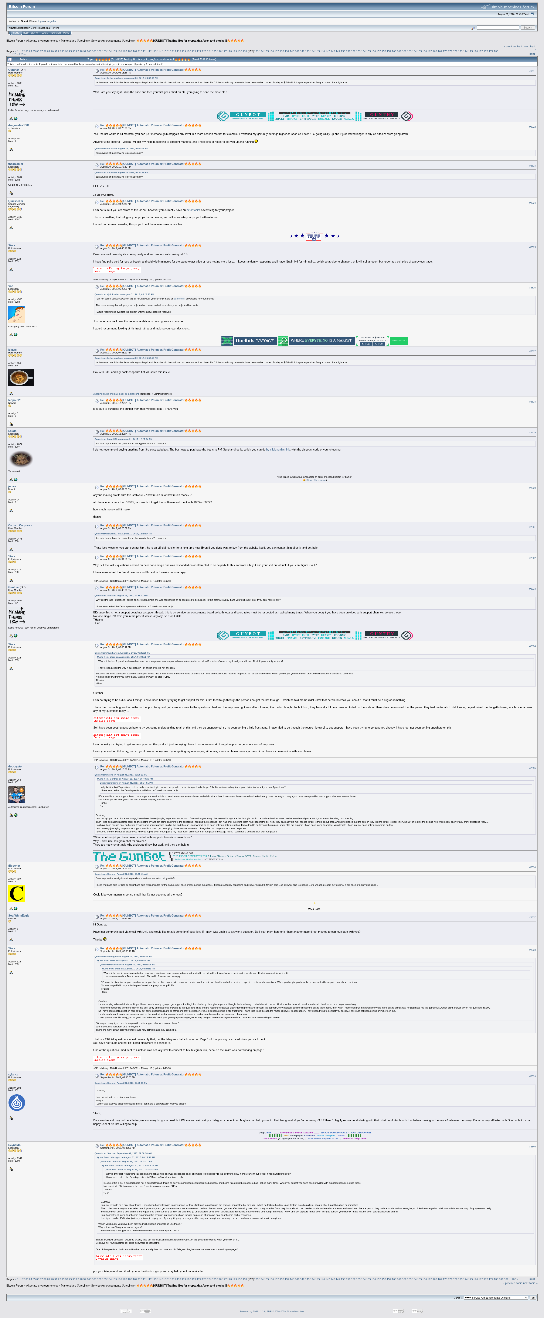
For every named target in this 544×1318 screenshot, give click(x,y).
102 (99, 51)
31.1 (47, 28)
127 (224, 51)
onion (323, 480)
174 (465, 51)
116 (169, 51)
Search (35, 33)
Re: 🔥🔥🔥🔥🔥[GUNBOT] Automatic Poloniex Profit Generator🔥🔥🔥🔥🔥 (150, 69)
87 (41, 51)
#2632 (532, 558)
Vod (10, 286)
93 (63, 51)
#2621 (532, 71)
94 (66, 51)
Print (532, 53)
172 (455, 51)
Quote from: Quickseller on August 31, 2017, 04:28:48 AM (124, 294)
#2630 (532, 488)
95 (70, 51)
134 (261, 51)
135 (266, 51)
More (66, 33)
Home (16, 33)
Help (25, 33)
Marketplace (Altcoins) (75, 40)
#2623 (532, 165)
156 (373, 51)
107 (125, 51)
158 (384, 51)
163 (409, 51)
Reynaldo (14, 1145)
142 (302, 51)
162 (404, 51)
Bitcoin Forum (15, 40)
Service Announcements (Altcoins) (112, 40)
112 (149, 51)
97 (77, 51)
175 (470, 51)
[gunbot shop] (15, 814)
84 (30, 51)
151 (348, 51)
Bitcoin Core (312, 480)
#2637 (532, 917)
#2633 (532, 589)
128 (229, 51)
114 (159, 51)
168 (435, 51)
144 (312, 51)
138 (282, 51)
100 (89, 51)
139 (287, 51)
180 (496, 51)
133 (256, 51)
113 (154, 51)
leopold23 (14, 400)
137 (277, 51)
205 (21, 54)
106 (120, 51)
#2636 (532, 867)
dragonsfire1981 (18, 125)
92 (59, 51)
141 (297, 51)
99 (84, 51)
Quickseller (15, 201)
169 (440, 51)
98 (81, 51)
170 (445, 51)
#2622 (532, 127)
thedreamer (15, 163)
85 (34, 51)
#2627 (532, 351)
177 (481, 51)
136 (271, 51)
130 (240, 51)
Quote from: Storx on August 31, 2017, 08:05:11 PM (121, 775)
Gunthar (13, 69)
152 (353, 51)
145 (317, 51)
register (51, 21)
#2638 (532, 950)
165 (419, 51)
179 (491, 51)
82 (23, 51)
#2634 (532, 646)
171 (450, 51)
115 (164, 51)
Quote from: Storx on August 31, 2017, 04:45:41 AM (121, 874)
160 (394, 51)
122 (199, 51)
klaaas (12, 349)
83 (27, 51)
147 (328, 51)
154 (363, 51)
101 (94, 51)
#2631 (532, 527)
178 (486, 51)
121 (194, 51)
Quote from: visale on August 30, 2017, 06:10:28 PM (121, 148)
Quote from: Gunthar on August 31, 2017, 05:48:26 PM (122, 653)
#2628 (532, 401)
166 (424, 51)
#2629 (532, 432)
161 (399, 51)
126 (219, 51)
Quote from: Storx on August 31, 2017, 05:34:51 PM (121, 595)
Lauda (12, 430)
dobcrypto (15, 766)
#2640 (532, 1146)
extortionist (193, 210)
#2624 (532, 203)
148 (333, 51)
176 (475, 51)
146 (322, 51)
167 (430, 51)
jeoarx (12, 486)
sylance (13, 1074)
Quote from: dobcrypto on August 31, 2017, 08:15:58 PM (123, 956)
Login (45, 33)
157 (379, 51)
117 (174, 51)
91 (55, 51)
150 (343, 51)
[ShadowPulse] (15, 334)
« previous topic (513, 46)
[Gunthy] (15, 118)
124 (209, 51)
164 (414, 51)
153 (358, 51)
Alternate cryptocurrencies (42, 40)
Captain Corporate (20, 525)
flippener (14, 865)
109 (135, 51)
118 (179, 51)
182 (13, 54)
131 (245, 51)
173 (460, 51)
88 (45, 51)
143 (307, 51)
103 (104, 51)
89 (48, 51)
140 (292, 51)
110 (140, 51)
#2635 (532, 768)
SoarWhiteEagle (18, 915)
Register (56, 33)
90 (52, 51)
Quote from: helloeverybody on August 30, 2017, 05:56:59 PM (126, 78)
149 (338, 51)
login (41, 21)
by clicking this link (278, 449)
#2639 (532, 1076)
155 (368, 51)
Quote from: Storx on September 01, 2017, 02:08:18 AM (123, 1153)
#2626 (532, 287)
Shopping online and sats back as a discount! (116, 394)
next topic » (530, 1283)
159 (389, 51)
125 (214, 51)
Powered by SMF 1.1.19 (252, 1311)
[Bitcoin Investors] (15, 908)
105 (114, 51)
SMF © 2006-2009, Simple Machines (285, 1311)
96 (73, 51)
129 (234, 51)
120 (189, 51)
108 (130, 51)
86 (37, 51)
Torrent (55, 28)
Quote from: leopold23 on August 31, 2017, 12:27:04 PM (123, 439)
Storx (11, 245)
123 (204, 51)
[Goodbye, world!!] (15, 479)
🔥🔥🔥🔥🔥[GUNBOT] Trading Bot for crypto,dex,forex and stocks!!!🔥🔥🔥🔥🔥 (190, 40)
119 (184, 51)
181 (8, 54)
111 (145, 51)
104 (109, 51)
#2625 (532, 247)
